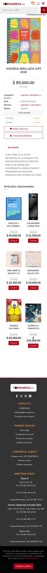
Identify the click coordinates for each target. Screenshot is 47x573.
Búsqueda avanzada (37, 14)
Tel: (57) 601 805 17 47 (26, 519)
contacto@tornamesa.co (24, 412)
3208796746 (24, 408)
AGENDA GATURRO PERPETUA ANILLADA (13, 327)
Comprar (13, 240)
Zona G (24, 478)
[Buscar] (44, 10)
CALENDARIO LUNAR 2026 (33, 224)
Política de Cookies (24, 442)
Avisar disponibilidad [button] (21, 135)
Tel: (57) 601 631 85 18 (26, 485)
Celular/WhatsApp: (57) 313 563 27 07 (26, 526)
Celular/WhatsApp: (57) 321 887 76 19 (26, 499)
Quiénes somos (24, 460)
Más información (31, 558)
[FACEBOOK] (17, 396)
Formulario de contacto (24, 416)
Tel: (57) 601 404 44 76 (26, 492)
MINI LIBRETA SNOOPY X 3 (13, 272)
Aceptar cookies (23, 566)
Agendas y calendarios (31, 105)
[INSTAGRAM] (26, 396)
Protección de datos (24, 438)
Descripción (13, 147)
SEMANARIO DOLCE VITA (33, 272)
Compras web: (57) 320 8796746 (24, 456)
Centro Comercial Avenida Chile (24, 505)
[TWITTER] (21, 396)
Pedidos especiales (25, 464)
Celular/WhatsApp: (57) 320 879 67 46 (26, 541)
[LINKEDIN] (30, 396)
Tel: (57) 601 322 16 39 (26, 512)
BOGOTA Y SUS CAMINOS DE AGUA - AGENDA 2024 (14, 224)
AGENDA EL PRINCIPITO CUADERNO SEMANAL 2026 (33, 327)
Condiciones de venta (24, 434)
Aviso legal (24, 430)
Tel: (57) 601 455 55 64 (26, 534)
